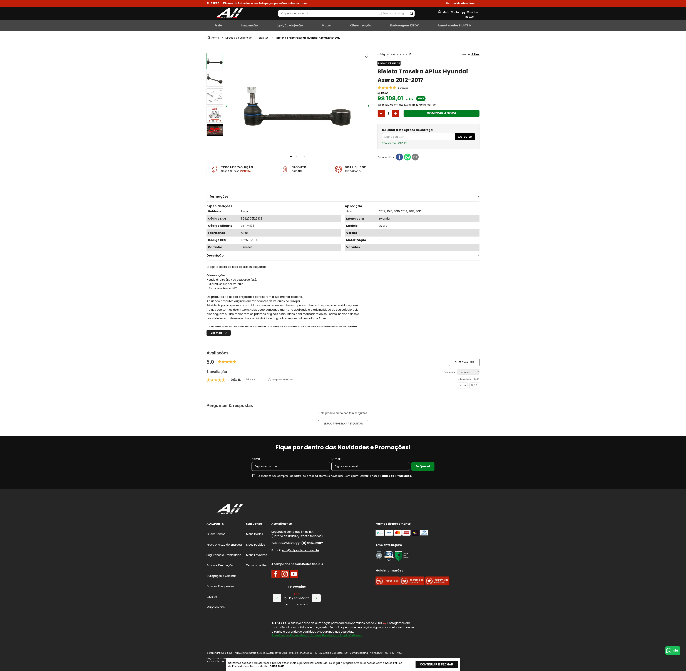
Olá (675, 650)
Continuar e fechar (436, 664)
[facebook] (399, 157)
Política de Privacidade (395, 476)
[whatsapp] (407, 157)
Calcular (465, 136)
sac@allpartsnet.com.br (300, 550)
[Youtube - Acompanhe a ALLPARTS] (294, 574)
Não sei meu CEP (392, 143)
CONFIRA (245, 171)
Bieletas (264, 37)
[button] (462, 3)
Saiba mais (277, 666)
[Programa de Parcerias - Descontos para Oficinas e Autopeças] (412, 584)
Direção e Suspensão (238, 37)
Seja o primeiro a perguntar (343, 423)
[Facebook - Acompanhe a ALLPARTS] (275, 574)
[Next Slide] (316, 598)
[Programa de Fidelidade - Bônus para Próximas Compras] (437, 584)
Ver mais (216, 333)
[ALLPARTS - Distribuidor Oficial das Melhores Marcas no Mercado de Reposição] (230, 509)
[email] (415, 157)
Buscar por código (394, 13)
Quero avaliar (464, 362)
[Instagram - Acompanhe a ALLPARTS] (284, 574)
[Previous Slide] (277, 598)
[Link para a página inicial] (213, 38)
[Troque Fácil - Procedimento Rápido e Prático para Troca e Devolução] (388, 584)
